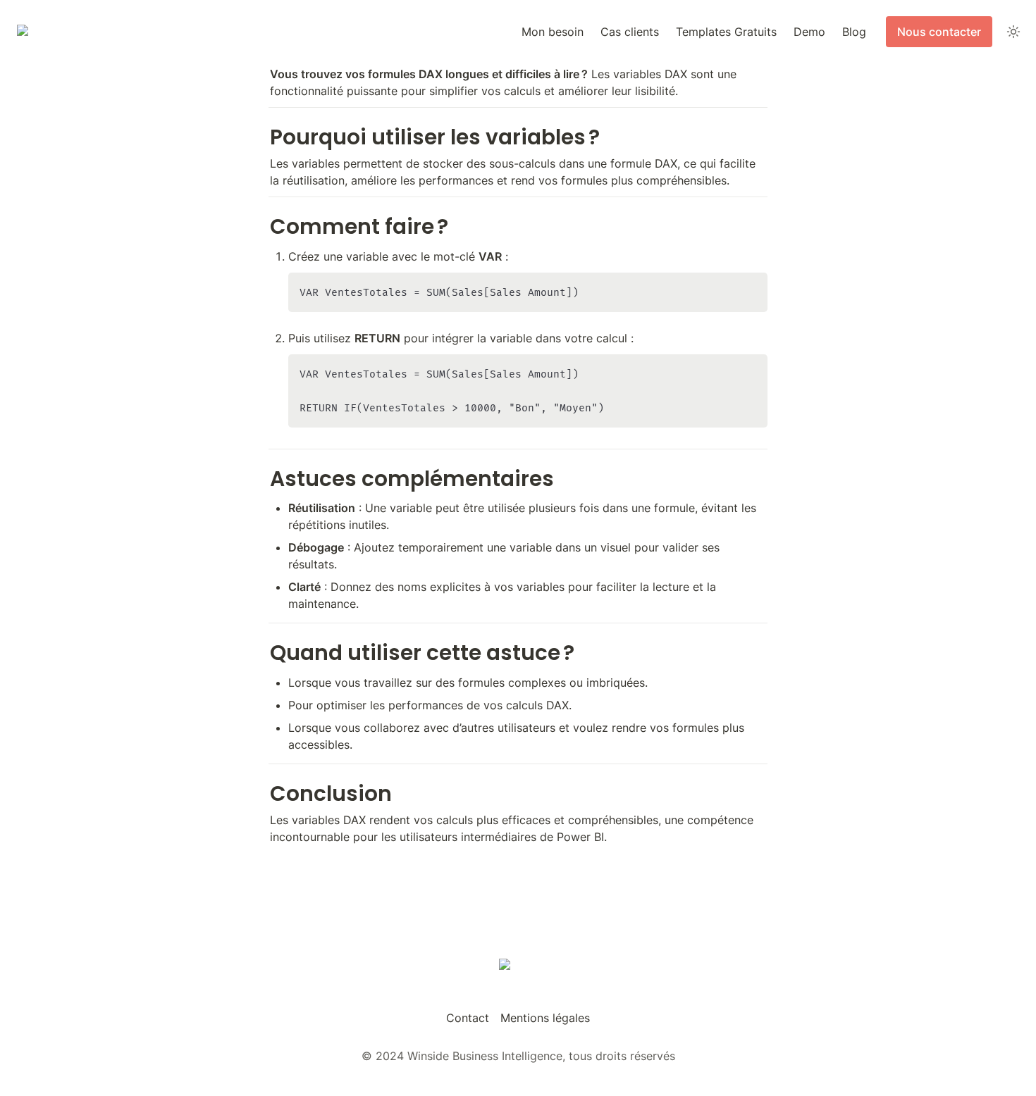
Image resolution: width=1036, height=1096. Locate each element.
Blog (854, 32)
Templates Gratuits (726, 32)
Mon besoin (553, 32)
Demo (809, 32)
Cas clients (629, 32)
